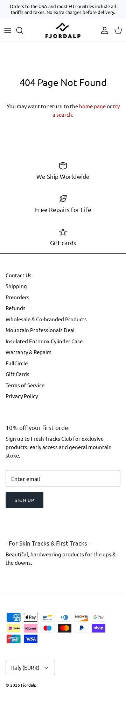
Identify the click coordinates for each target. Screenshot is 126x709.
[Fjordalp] (63, 30)
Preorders (17, 297)
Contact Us (18, 275)
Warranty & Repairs (28, 352)
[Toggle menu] (7, 30)
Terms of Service (25, 385)
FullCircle (17, 363)
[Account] (103, 30)
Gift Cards (17, 374)
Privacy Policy (22, 396)
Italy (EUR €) (25, 667)
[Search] (23, 30)
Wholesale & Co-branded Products (46, 319)
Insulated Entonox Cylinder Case (44, 341)
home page (92, 106)
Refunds (16, 308)
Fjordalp (28, 685)
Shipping (16, 286)
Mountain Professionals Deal (40, 330)
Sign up (24, 500)
